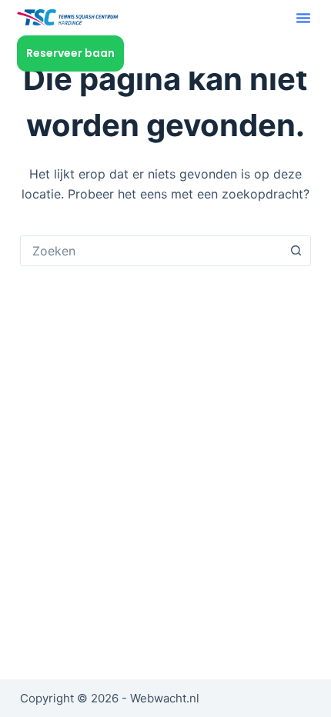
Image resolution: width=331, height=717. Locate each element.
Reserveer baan (70, 53)
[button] (303, 17)
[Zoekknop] (295, 250)
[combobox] (151, 250)
